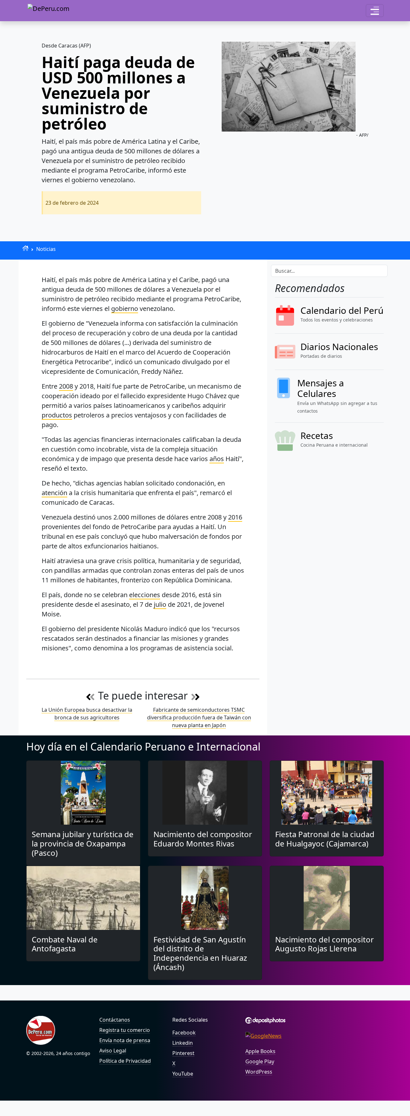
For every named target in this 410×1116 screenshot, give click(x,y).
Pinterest (183, 1053)
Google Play (259, 1061)
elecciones (144, 594)
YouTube (182, 1073)
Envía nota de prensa (124, 1040)
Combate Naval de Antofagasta (65, 944)
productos (57, 415)
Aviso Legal (112, 1050)
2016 (235, 517)
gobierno (124, 308)
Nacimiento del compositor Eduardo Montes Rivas (202, 839)
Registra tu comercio (124, 1030)
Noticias (46, 249)
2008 (66, 386)
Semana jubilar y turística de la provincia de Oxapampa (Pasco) (83, 843)
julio (160, 604)
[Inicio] (25, 248)
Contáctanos (114, 1019)
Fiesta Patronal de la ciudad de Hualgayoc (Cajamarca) (324, 839)
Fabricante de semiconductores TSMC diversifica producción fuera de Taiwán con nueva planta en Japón (199, 717)
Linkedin (182, 1042)
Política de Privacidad (125, 1060)
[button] (375, 10)
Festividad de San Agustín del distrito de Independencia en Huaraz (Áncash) (200, 953)
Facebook (184, 1032)
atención (54, 492)
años (216, 458)
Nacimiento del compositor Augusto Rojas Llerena (324, 944)
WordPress (258, 1071)
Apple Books (260, 1051)
